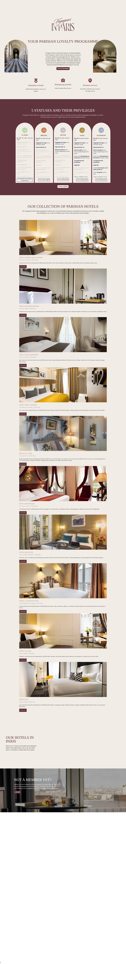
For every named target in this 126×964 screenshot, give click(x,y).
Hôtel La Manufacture (28, 601)
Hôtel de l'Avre (25, 453)
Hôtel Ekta (24, 699)
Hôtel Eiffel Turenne (28, 405)
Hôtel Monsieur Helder (29, 306)
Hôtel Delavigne (26, 552)
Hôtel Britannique (27, 504)
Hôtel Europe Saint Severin (30, 257)
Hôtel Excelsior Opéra (28, 355)
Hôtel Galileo (25, 651)
